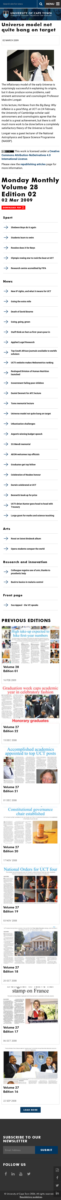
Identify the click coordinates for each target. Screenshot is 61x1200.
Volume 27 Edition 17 (11, 1029)
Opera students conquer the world (28, 549)
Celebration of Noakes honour (26, 475)
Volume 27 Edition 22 (11, 729)
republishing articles (33, 164)
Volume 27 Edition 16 (11, 1090)
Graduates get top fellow (23, 464)
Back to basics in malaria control (27, 582)
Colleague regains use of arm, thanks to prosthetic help (30, 572)
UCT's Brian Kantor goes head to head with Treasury (32, 505)
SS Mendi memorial (20, 444)
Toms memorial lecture (22, 403)
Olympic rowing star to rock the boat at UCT (32, 258)
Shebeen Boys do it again (23, 227)
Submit (46, 1150)
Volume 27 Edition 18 (11, 969)
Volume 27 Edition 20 (11, 849)
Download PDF (12, 207)
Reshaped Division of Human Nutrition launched (30, 373)
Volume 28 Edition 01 (11, 669)
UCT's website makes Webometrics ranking (32, 362)
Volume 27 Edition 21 (11, 789)
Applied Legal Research (23, 342)
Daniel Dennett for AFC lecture (26, 393)
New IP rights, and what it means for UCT (31, 291)
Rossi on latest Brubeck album (26, 538)
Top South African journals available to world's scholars (34, 352)
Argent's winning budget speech (26, 434)
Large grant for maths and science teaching (32, 515)
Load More (30, 1110)
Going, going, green (20, 322)
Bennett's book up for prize (24, 495)
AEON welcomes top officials (25, 454)
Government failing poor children (27, 383)
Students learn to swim (22, 237)
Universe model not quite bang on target (31, 413)
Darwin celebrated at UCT (23, 485)
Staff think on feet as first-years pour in (30, 332)
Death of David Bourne (22, 311)
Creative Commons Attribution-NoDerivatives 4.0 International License (30, 155)
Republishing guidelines (31, 1197)
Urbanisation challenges (23, 424)
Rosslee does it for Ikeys (23, 248)
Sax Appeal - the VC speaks (24, 605)
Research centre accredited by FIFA (28, 268)
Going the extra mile (21, 301)
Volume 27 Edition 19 (11, 909)
